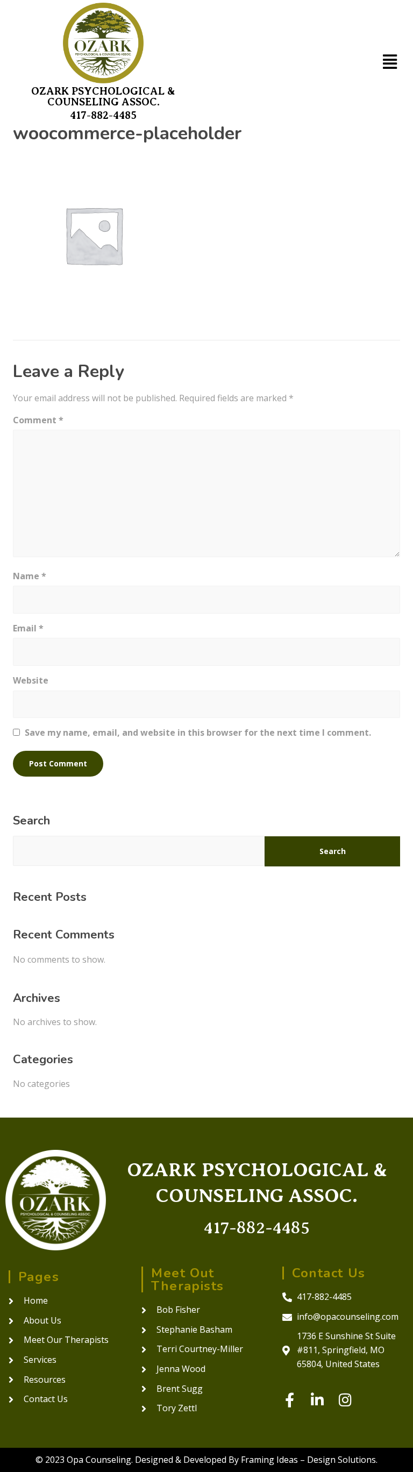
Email (28, 628)
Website (30, 680)
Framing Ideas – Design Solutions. (309, 1460)
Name (29, 576)
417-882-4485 (103, 115)
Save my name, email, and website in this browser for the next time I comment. (198, 732)
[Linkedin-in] (317, 1399)
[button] (389, 61)
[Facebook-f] (289, 1399)
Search (31, 821)
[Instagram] (345, 1399)
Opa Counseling (99, 1460)
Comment (38, 420)
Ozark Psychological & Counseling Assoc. (103, 96)
